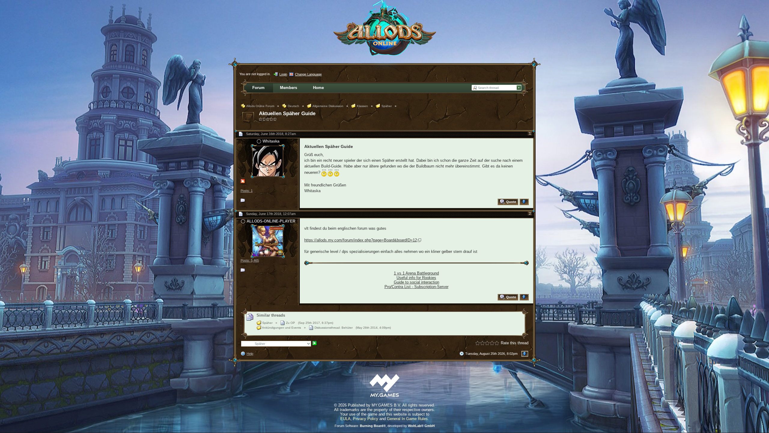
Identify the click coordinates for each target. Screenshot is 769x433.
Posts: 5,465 (250, 260)
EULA (345, 418)
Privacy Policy (365, 418)
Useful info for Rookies (416, 277)
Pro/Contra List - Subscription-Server (416, 286)
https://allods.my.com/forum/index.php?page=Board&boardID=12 (360, 240)
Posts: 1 (247, 190)
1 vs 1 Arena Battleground (416, 273)
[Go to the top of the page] (525, 202)
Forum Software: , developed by (385, 426)
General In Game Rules (407, 418)
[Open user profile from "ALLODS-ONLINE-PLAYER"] (268, 240)
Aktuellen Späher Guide (287, 113)
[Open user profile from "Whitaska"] (268, 160)
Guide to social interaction (416, 282)
